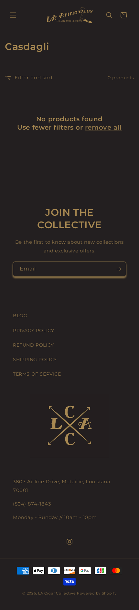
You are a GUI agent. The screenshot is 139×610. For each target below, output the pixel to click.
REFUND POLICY (33, 345)
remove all (103, 127)
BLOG (20, 316)
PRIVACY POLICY (33, 330)
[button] (13, 15)
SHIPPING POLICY (35, 359)
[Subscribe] (119, 269)
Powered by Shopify (97, 593)
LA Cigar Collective (57, 593)
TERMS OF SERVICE (37, 374)
